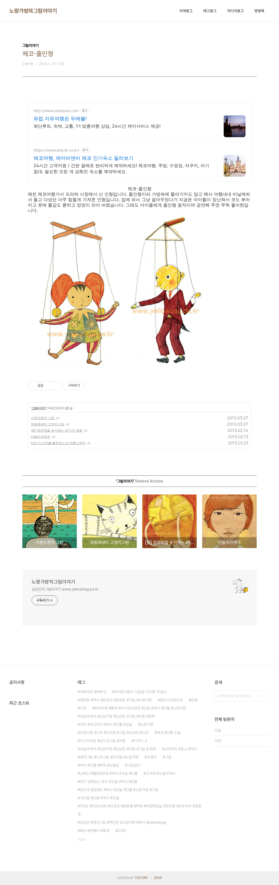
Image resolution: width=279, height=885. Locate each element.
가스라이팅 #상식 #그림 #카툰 (103, 741)
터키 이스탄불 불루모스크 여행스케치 (58, 443)
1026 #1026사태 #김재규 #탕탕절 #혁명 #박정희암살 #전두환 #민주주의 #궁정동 (139, 810)
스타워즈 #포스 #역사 (180, 749)
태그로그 (209, 11)
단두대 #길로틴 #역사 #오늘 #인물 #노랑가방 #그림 (119, 790)
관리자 (158, 878)
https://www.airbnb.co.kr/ (56, 150)
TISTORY (141, 878)
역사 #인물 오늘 (169, 732)
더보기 (82, 839)
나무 (83, 708)
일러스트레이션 (171, 700)
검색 (264, 696)
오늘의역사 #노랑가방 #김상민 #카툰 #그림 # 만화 (118, 749)
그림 (168, 757)
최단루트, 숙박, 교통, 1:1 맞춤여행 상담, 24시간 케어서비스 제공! (97, 126)
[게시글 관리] (55, 386)
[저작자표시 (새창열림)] (87, 385)
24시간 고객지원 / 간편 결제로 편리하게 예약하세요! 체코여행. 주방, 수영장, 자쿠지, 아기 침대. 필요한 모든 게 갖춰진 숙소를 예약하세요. (121, 168)
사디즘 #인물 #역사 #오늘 (99, 798)
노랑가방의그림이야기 (33, 11)
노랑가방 (146, 724)
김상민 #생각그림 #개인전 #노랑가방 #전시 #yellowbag (123, 822)
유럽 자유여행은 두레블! (60, 118)
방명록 (259, 11)
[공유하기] (48, 386)
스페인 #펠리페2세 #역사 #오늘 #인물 (109, 773)
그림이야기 (38, 408)
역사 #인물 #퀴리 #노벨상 (99, 765)
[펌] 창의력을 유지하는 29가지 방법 (57, 430)
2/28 (121, 830)
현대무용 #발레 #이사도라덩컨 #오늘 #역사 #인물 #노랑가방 (140, 708)
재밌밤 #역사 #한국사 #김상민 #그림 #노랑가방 (116, 700)
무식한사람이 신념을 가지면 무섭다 (140, 692)
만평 (194, 700)
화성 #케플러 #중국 (94, 830)
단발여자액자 (40, 437)
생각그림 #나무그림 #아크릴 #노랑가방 (109, 757)
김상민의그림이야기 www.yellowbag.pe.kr (65, 589)
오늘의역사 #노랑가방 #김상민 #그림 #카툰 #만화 (117, 716)
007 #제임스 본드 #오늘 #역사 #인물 (108, 781)
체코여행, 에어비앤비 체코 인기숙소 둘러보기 (84, 158)
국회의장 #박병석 (93, 692)
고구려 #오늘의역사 (160, 773)
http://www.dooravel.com (56, 110)
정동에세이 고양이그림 (47, 424)
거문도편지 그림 (42, 418)
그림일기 (133, 765)
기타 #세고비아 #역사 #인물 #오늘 (106, 724)
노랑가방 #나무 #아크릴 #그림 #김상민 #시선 (114, 732)
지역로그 (185, 11)
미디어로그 (235, 11)
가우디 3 (140, 741)
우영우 (152, 757)
